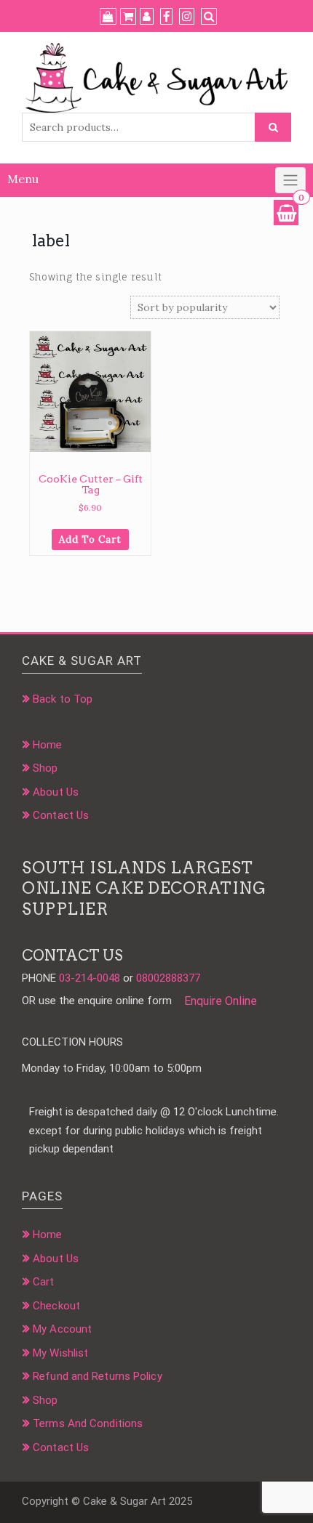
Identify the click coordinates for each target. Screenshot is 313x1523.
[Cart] (128, 16)
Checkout (56, 1305)
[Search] (209, 16)
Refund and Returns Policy (97, 1376)
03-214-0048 (89, 978)
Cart (43, 1281)
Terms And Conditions (88, 1423)
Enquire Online (220, 1001)
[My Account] (147, 16)
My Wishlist (60, 1353)
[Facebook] (166, 16)
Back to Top (62, 699)
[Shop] (108, 16)
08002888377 (168, 978)
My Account (62, 1329)
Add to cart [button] (90, 539)
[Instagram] (186, 16)
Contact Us (61, 815)
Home (47, 744)
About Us (56, 792)
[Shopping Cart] (286, 212)
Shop (45, 768)
